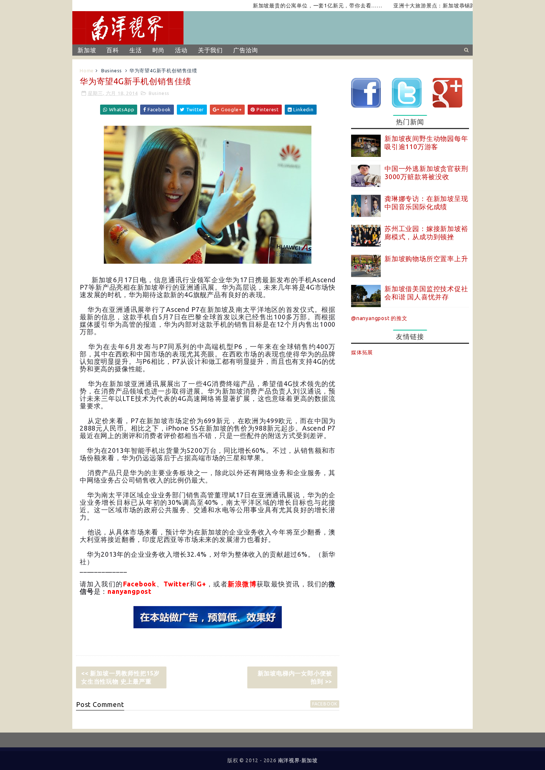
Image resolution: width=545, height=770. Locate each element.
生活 (135, 50)
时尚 (158, 50)
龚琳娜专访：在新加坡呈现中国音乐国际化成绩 (426, 202)
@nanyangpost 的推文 (379, 318)
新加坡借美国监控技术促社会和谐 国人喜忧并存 (426, 292)
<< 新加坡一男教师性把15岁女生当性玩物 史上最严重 (120, 677)
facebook (324, 703)
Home (87, 70)
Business (111, 70)
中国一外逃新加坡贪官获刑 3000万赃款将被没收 (426, 172)
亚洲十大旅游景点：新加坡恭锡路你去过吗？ (433, 6)
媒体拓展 (362, 352)
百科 (112, 50)
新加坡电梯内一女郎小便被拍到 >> (295, 677)
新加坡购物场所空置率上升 (426, 258)
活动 (181, 50)
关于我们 (210, 50)
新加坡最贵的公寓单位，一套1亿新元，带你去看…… (302, 6)
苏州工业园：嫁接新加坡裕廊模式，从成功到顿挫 (426, 232)
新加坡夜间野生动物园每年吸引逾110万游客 (426, 142)
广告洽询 (245, 50)
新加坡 (86, 50)
